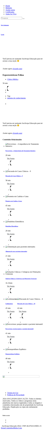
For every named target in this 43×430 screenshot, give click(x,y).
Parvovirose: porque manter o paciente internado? (20, 328)
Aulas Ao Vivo (11, 14)
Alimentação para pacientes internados (16, 251)
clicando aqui (17, 69)
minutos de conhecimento (16, 98)
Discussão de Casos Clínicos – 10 (26, 303)
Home (8, 6)
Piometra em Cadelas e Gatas (14, 201)
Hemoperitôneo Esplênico (13, 354)
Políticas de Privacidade (15, 395)
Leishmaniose (9, 303)
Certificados (10, 12)
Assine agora (10, 10)
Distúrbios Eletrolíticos (12, 226)
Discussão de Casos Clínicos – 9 (14, 176)
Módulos (9, 8)
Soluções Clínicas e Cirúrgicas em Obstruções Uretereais (21, 278)
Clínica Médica (12, 79)
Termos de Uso (12, 393)
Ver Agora (10, 158)
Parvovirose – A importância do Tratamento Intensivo (20, 150)
